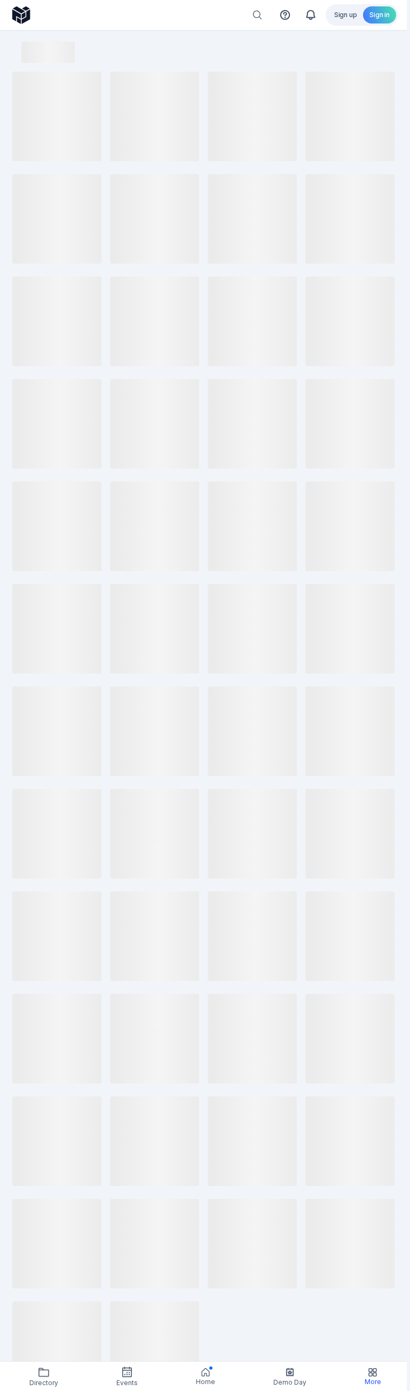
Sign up (345, 15)
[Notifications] (310, 15)
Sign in (379, 15)
